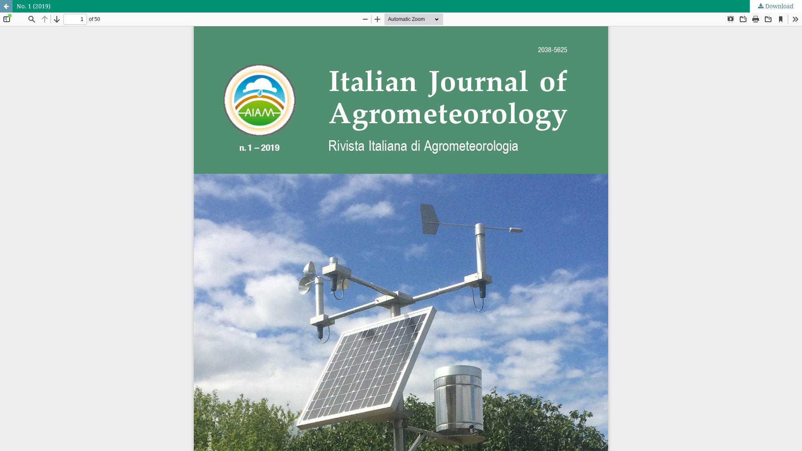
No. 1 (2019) (34, 6)
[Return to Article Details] (6, 6)
